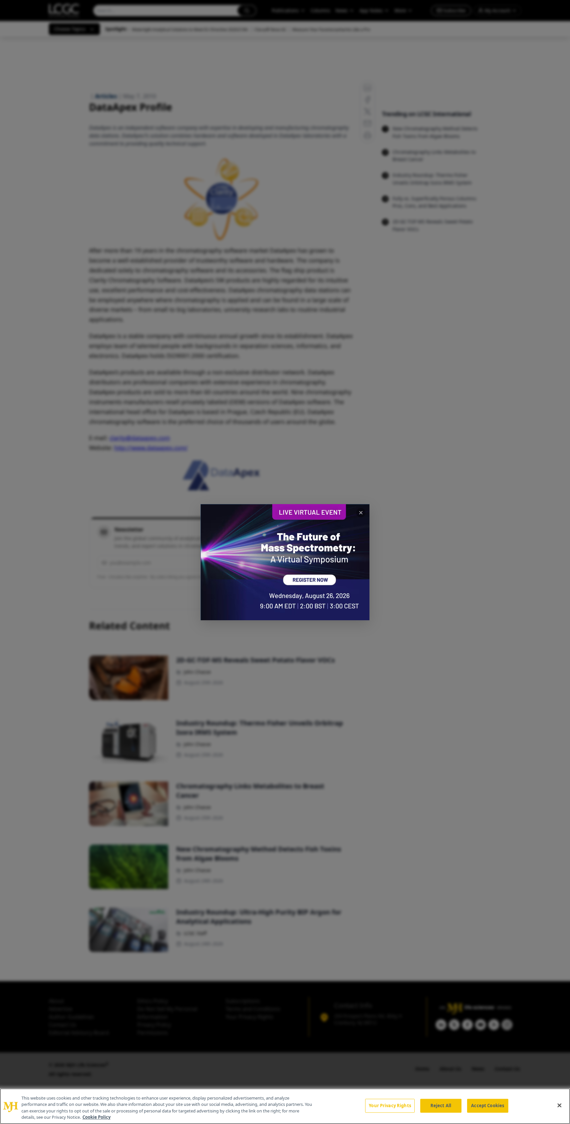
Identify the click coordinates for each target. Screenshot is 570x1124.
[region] (285, 1106)
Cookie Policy (96, 1117)
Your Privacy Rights (390, 1105)
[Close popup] (360, 512)
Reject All (440, 1105)
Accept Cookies (487, 1105)
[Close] (559, 1105)
